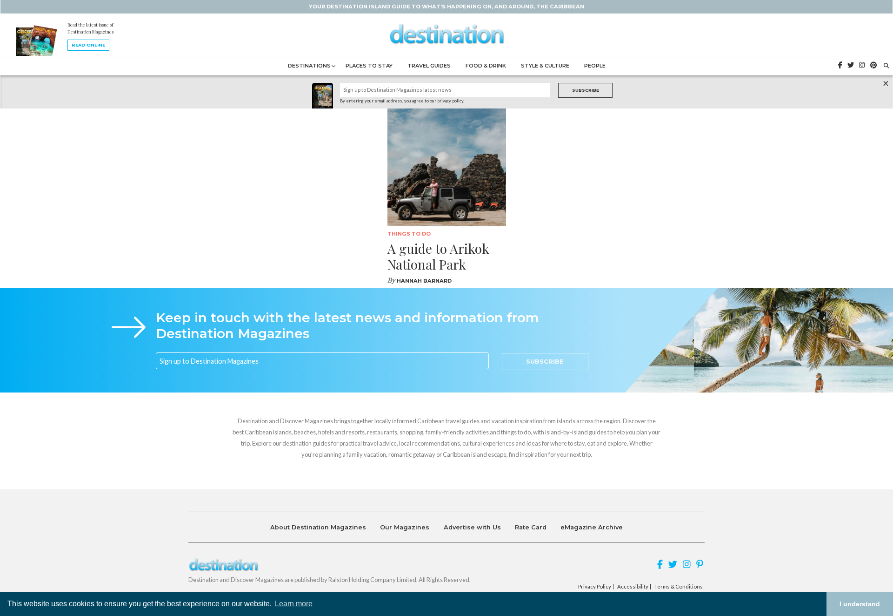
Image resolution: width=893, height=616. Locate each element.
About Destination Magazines (318, 527)
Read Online (88, 44)
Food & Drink (486, 65)
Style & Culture (545, 65)
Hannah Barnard (424, 281)
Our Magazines (404, 527)
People (595, 65)
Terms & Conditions (678, 586)
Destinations (309, 65)
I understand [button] (860, 604)
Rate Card (530, 527)
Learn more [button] (294, 604)
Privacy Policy (594, 586)
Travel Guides (429, 65)
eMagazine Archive (591, 527)
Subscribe (585, 90)
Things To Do (409, 233)
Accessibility (632, 586)
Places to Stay (369, 65)
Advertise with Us (472, 527)
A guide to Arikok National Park (438, 256)
